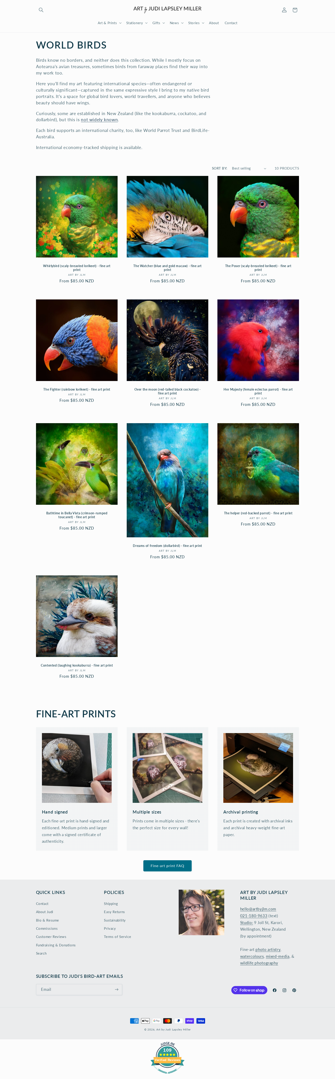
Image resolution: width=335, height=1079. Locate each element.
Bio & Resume (47, 920)
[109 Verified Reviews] (167, 1075)
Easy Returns (114, 912)
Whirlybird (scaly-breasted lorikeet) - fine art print (77, 268)
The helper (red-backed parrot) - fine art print (258, 513)
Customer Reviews (51, 937)
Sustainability (115, 920)
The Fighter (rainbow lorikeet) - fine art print (76, 389)
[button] (41, 10)
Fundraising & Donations (56, 945)
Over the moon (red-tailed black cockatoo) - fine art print (167, 391)
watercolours (252, 956)
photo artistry (267, 949)
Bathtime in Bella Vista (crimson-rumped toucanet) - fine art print (76, 515)
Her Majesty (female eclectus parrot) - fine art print (258, 391)
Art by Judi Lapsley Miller (173, 1029)
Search (41, 953)
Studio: (246, 922)
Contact (42, 903)
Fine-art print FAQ (168, 865)
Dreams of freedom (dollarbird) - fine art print (167, 546)
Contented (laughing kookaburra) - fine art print (77, 665)
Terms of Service (117, 937)
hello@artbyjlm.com (258, 908)
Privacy (110, 928)
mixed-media (277, 956)
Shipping (111, 903)
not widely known (99, 119)
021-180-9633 (254, 915)
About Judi (44, 912)
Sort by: (219, 168)
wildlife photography (259, 963)
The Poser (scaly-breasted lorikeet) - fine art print (258, 268)
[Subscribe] (116, 989)
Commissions (47, 928)
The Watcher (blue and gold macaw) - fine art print (167, 268)
